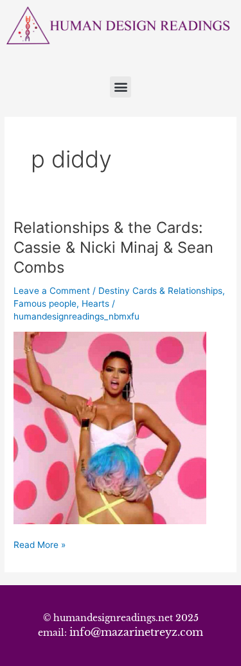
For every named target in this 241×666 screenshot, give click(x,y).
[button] (120, 87)
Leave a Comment (51, 291)
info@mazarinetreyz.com (136, 632)
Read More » (39, 544)
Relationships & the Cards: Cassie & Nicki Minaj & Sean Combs (113, 247)
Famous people (44, 303)
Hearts (95, 303)
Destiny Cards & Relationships (160, 291)
